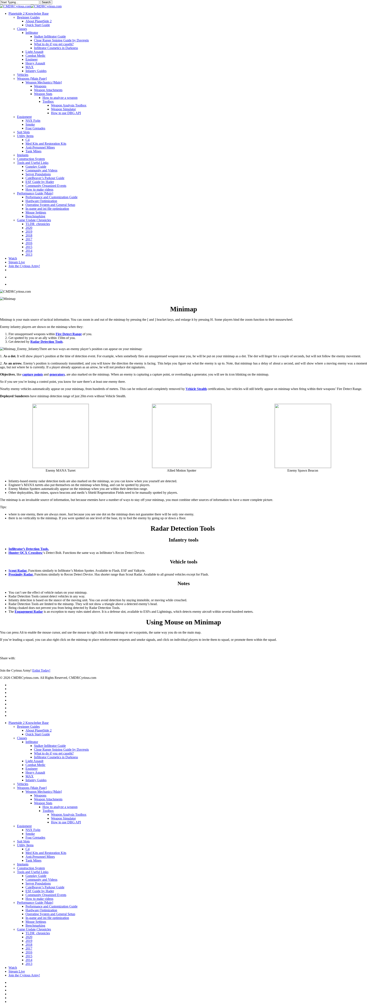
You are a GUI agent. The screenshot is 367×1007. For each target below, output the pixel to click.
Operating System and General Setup (50, 914)
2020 (28, 937)
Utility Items (25, 845)
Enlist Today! (41, 670)
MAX (29, 776)
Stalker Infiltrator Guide (50, 745)
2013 (28, 964)
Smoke (30, 833)
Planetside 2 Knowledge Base (28, 723)
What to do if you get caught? (54, 753)
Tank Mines (33, 860)
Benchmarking (35, 925)
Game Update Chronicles (34, 929)
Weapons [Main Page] (32, 788)
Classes (22, 738)
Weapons (40, 795)
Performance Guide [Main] (35, 902)
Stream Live (16, 971)
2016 (28, 952)
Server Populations (38, 883)
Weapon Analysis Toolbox (68, 814)
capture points (32, 374)
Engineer (31, 768)
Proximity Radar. (21, 574)
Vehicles (22, 784)
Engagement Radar (29, 611)
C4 (27, 849)
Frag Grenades (35, 837)
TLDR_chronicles (37, 933)
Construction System (31, 868)
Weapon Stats (43, 803)
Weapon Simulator (63, 818)
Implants (22, 864)
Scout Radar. (17, 570)
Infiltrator (31, 742)
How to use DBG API (66, 822)
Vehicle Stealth (196, 389)
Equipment (24, 826)
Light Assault (34, 761)
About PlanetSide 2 (38, 730)
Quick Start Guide (37, 734)
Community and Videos (41, 879)
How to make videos (39, 899)
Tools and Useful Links (32, 872)
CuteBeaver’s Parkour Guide (44, 887)
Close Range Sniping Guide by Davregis (61, 749)
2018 (28, 944)
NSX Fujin (32, 830)
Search (46, 2)
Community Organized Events (45, 895)
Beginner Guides (28, 726)
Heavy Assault (35, 772)
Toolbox (48, 811)
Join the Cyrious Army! (24, 975)
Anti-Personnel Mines (40, 856)
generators (57, 374)
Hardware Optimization (41, 910)
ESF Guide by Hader (39, 891)
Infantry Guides (36, 780)
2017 (28, 948)
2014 (28, 960)
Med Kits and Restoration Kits (45, 853)
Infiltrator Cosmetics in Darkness (56, 757)
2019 (28, 941)
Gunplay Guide (35, 876)
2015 (28, 956)
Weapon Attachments (48, 799)
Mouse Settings (35, 921)
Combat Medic (35, 765)
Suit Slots (23, 841)
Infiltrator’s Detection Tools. (28, 549)
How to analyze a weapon (60, 807)
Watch (12, 967)
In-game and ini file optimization (47, 918)
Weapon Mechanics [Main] (43, 791)
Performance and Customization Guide (51, 906)
